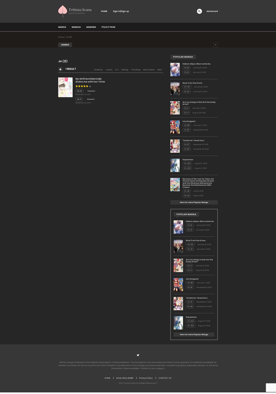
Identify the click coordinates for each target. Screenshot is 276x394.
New (159, 69)
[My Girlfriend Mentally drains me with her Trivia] (65, 87)
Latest (109, 69)
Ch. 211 (186, 91)
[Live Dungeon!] (175, 126)
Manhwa (91, 27)
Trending (135, 69)
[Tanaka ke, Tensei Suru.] (175, 146)
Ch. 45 (186, 191)
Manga (62, 27)
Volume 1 (91, 91)
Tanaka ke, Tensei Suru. (193, 140)
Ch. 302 (187, 168)
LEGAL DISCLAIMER (124, 378)
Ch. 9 (79, 99)
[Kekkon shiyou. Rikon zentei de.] (175, 69)
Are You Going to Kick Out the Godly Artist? (199, 103)
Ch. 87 (186, 130)
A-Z (117, 69)
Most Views (149, 69)
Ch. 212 (187, 87)
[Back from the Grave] (175, 88)
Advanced (212, 11)
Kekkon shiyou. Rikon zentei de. (197, 64)
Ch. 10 (79, 91)
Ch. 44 (186, 195)
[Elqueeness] (175, 165)
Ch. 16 (186, 68)
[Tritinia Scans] (75, 11)
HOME (104, 11)
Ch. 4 (186, 113)
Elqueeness (188, 159)
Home (61, 37)
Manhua (76, 27)
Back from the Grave (192, 83)
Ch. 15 (186, 72)
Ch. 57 (186, 144)
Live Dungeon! (189, 121)
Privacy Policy (146, 378)
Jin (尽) (69, 37)
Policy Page (108, 27)
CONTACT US (165, 378)
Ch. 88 (186, 125)
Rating (125, 69)
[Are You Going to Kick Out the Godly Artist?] (175, 107)
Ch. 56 (186, 149)
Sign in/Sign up (121, 11)
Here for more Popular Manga (194, 202)
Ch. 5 (186, 108)
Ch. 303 (187, 163)
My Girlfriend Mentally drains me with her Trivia (90, 80)
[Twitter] (138, 355)
